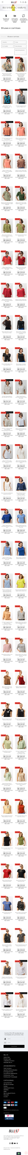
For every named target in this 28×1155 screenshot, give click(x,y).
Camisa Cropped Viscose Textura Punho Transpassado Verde (21, 752)
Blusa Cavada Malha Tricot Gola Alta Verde (21, 848)
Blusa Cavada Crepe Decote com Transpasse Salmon (7, 171)
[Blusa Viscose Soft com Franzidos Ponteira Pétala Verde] (7, 226)
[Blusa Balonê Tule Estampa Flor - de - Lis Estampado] (7, 96)
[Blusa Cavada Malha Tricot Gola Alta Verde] (21, 839)
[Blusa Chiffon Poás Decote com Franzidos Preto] (21, 903)
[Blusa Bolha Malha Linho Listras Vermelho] (7, 645)
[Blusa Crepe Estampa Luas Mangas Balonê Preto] (21, 935)
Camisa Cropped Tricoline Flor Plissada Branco (7, 1010)
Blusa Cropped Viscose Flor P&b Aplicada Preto (21, 719)
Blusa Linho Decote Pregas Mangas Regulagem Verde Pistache (7, 203)
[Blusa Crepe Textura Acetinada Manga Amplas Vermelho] (7, 258)
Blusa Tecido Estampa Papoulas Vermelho (7, 881)
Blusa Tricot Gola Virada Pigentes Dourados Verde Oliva (21, 203)
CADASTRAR (14, 1046)
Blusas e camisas (13, 36)
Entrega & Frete (8, 1071)
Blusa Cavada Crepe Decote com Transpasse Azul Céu (7, 558)
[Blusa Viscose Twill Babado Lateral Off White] (7, 484)
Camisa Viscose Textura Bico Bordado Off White (7, 397)
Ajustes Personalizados (10, 1070)
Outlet (6, 1096)
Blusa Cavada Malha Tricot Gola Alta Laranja (21, 816)
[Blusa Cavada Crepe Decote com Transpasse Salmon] (7, 161)
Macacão (6, 1094)
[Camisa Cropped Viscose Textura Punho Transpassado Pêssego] (7, 613)
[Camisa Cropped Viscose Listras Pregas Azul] (21, 96)
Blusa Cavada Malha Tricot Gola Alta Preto (7, 848)
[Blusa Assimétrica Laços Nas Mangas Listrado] (7, 322)
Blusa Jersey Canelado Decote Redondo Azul (21, 558)
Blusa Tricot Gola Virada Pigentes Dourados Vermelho (21, 268)
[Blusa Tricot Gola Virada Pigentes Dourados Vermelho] (21, 258)
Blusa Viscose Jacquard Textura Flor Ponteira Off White (21, 461)
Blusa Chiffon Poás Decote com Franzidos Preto (21, 913)
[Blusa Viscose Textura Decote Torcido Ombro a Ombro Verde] (7, 774)
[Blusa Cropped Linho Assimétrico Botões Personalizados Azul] (7, 581)
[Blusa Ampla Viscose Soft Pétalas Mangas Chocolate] (21, 161)
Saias (5, 1091)
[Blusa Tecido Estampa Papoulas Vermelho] (7, 871)
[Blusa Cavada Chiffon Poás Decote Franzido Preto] (7, 935)
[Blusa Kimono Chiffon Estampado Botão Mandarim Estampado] (7, 64)
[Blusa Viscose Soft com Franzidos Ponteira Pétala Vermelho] (7, 290)
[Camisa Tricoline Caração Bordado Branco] (21, 968)
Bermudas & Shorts (9, 1093)
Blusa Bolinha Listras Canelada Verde (7, 752)
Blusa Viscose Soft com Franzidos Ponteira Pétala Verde (7, 235)
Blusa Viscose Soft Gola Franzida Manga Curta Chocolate (7, 687)
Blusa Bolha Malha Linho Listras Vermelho (7, 655)
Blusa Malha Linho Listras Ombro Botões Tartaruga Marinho (21, 655)
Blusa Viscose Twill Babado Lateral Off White (7, 493)
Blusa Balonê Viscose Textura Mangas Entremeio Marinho (21, 493)
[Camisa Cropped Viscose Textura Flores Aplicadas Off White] (21, 1000)
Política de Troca (9, 1075)
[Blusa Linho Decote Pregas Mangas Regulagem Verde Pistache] (7, 193)
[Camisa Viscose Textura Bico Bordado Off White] (7, 387)
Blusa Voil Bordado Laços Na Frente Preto (7, 364)
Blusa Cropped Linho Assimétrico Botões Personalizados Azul (6, 590)
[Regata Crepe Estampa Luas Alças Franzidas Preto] (7, 968)
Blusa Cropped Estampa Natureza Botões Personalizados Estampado (21, 75)
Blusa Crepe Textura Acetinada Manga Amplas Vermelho (7, 268)
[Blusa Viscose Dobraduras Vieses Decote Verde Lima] (21, 581)
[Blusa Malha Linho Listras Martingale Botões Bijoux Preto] (21, 613)
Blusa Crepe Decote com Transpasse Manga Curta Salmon (21, 139)
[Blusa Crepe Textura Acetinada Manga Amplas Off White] (21, 387)
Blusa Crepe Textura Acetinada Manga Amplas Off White (21, 397)
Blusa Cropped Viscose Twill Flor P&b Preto (7, 719)
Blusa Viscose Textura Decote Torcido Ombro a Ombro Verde (7, 784)
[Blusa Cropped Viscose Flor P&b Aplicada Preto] (21, 710)
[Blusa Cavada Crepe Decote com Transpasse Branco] (7, 451)
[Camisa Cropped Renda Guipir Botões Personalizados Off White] (7, 419)
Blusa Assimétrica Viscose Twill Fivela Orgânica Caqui (21, 784)
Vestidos (6, 1089)
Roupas (3, 36)
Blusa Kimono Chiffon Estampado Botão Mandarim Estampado (7, 74)
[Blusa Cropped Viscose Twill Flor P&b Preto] (7, 710)
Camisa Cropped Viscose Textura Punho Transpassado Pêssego (7, 623)
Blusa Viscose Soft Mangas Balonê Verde (21, 235)
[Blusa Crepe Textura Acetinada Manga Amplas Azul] (7, 516)
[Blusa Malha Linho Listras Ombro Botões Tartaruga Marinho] (21, 645)
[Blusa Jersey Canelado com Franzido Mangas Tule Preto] (21, 322)
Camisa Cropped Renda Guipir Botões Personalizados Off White (7, 429)
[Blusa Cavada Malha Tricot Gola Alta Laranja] (21, 806)
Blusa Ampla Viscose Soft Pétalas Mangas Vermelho (21, 300)
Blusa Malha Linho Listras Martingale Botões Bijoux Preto (21, 623)
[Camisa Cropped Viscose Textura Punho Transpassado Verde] (21, 742)
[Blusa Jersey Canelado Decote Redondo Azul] (21, 548)
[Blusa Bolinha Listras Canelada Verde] (7, 742)
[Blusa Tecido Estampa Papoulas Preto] (21, 871)
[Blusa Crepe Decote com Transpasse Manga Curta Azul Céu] (21, 516)
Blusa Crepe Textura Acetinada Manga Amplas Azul (7, 526)
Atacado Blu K (8, 1062)
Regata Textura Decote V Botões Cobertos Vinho (21, 687)
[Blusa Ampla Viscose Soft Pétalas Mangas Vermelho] (21, 290)
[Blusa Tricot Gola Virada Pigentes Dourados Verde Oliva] (21, 193)
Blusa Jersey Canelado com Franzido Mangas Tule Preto (21, 332)
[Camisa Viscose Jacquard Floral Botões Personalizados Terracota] (7, 129)
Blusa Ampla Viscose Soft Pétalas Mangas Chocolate (21, 171)
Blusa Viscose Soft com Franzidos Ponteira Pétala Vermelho (7, 300)
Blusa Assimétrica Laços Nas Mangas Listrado (7, 332)
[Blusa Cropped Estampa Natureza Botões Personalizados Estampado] (21, 64)
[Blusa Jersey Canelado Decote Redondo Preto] (21, 355)
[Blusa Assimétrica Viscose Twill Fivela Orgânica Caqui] (21, 774)
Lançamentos (8, 1082)
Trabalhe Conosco (9, 1060)
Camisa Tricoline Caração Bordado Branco (21, 977)
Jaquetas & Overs (9, 1088)
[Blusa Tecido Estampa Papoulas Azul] (7, 903)
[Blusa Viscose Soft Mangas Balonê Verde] (21, 226)
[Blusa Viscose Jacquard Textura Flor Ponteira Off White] (21, 451)
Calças (5, 1086)
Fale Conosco (7, 1068)
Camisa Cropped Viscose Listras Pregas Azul (21, 106)
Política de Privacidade (10, 1077)
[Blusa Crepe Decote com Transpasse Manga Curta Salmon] (21, 129)
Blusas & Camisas (9, 1084)
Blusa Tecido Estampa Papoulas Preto (21, 881)
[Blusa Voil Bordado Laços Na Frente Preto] (7, 355)
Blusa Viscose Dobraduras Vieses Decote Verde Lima (21, 590)
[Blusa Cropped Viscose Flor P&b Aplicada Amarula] (7, 806)
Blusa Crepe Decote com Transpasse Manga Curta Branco (21, 429)
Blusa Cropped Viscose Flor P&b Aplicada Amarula (7, 816)
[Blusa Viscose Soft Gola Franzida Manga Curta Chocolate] (7, 677)
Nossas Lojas (7, 1059)
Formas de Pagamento (10, 1073)
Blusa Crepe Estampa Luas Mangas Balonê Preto (21, 945)
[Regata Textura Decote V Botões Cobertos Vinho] (21, 677)
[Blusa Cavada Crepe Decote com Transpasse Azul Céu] (7, 548)
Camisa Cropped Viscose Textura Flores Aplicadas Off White (21, 1010)
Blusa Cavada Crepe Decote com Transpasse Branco (7, 461)
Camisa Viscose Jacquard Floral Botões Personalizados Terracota (7, 139)
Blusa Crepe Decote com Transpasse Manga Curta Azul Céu (21, 526)
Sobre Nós (7, 1057)
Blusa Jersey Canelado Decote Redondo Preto (21, 364)
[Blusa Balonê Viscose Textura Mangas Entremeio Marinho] (21, 484)
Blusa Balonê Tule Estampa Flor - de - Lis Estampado (7, 106)
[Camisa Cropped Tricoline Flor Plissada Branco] (7, 1000)
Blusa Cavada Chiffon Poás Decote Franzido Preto (7, 945)
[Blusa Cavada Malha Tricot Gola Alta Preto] (7, 839)
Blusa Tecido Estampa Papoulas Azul (7, 913)
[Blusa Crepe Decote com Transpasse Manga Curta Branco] (21, 419)
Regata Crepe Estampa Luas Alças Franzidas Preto (7, 977)
